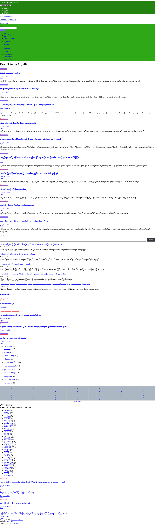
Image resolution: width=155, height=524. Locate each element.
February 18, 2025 (5, 318)
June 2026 (6, 413)
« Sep (75, 401)
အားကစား (7, 45)
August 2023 (7, 468)
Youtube (6, 10)
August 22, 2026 (5, 485)
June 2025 (6, 433)
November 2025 (8, 425)
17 (99, 395)
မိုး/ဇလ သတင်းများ (10, 373)
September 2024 (8, 447)
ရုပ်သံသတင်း (8, 54)
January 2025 (7, 441)
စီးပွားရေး (7, 41)
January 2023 (7, 475)
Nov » (79, 401)
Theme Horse (10, 521)
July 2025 (6, 431)
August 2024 (7, 449)
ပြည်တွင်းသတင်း (9, 35)
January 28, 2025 (5, 330)
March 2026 (7, 418)
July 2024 (6, 451)
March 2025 (7, 438)
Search (2, 26)
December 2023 (8, 462)
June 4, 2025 (3, 307)
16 (77, 395)
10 (99, 393)
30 (77, 399)
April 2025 (7, 436)
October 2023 (7, 465)
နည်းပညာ (7, 48)
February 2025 (8, 439)
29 (55, 399)
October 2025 (7, 426)
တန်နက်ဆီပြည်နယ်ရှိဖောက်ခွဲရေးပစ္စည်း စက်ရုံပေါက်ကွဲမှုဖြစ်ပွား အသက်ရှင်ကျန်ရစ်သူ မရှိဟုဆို (29, 173)
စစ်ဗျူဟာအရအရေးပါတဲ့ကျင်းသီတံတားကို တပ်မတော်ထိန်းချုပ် (19, 89)
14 (33, 395)
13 (11, 395)
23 (77, 397)
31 (99, 399)
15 (55, 395)
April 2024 (7, 455)
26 (144, 397)
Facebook (6, 13)
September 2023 (8, 467)
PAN (1, 78)
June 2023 (6, 472)
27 (11, 399)
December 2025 (8, 423)
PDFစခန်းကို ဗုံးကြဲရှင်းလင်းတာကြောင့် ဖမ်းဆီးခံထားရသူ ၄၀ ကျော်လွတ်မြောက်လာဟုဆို (27, 105)
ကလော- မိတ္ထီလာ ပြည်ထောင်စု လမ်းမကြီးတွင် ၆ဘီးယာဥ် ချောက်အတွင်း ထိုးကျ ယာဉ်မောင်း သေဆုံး (32, 244)
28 (33, 399)
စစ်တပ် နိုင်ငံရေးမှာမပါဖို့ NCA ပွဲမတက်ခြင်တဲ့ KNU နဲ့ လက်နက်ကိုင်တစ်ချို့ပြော (24, 221)
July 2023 (6, 470)
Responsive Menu (5, 5)
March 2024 (7, 457)
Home (5, 33)
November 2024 (8, 444)
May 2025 (6, 434)
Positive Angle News (8, 20)
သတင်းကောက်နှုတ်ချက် (7, 303)
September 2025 (8, 428)
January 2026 (7, 422)
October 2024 (7, 446)
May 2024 (6, 454)
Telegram (6, 8)
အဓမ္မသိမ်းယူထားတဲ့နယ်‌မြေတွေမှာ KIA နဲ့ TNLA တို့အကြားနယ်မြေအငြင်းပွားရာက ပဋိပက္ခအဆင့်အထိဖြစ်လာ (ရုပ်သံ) (33, 326)
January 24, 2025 (5, 341)
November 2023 (8, 464)
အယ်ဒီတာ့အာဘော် (10, 379)
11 (121, 393)
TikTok (6, 12)
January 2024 (7, 460)
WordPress (15, 523)
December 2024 (8, 443)
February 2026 (8, 420)
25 (121, 397)
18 (121, 395)
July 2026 (6, 412)
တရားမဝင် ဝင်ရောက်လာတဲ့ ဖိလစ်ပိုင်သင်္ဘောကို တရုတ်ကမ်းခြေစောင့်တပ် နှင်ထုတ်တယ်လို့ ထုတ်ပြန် (30, 139)
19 (144, 395)
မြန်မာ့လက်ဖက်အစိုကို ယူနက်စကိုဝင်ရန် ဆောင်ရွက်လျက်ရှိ (18, 123)
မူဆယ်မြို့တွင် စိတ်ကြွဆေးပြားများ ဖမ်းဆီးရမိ (15, 264)
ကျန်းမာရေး (7, 51)
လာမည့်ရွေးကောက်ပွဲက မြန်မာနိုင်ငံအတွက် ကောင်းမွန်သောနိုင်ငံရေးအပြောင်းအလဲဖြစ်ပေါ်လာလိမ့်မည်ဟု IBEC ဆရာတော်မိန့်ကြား (39, 157)
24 (99, 397)
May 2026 (6, 415)
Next (3, 235)
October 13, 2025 (5, 76)
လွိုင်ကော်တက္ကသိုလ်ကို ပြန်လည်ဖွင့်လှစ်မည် (13, 189)
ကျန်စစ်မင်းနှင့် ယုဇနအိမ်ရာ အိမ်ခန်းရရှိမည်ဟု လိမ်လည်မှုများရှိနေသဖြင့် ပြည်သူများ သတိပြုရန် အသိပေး (33, 274)
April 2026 (7, 417)
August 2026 (7, 410)
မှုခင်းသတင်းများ (4, 201)
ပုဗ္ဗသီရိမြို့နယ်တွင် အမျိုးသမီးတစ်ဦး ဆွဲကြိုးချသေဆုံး (17, 205)
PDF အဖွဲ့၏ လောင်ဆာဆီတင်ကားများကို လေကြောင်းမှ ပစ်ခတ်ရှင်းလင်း (20, 315)
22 (55, 397)
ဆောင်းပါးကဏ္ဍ (8, 59)
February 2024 (8, 459)
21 (33, 397)
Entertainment (7, 56)
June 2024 (6, 452)
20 (11, 397)
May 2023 (6, 473)
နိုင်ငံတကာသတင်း (9, 38)
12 (144, 393)
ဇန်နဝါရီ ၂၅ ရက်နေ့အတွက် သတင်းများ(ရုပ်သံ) (13, 338)
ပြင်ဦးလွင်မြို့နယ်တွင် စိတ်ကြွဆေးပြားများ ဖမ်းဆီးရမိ (18, 254)
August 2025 (7, 430)
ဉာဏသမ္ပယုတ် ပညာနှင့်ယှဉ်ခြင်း (10, 73)
